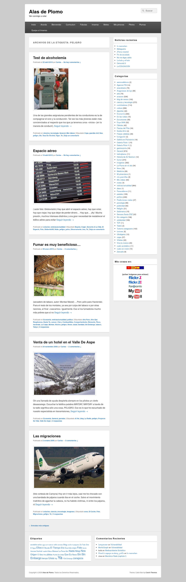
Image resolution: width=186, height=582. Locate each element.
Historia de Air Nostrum (126, 157)
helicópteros (121, 154)
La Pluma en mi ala (124, 165)
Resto (70, 324)
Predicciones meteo (124, 200)
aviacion (46, 227)
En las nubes (122, 116)
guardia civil (94, 133)
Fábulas (83, 24)
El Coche (92, 511)
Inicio (33, 24)
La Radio (87, 418)
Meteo (106, 24)
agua (44, 545)
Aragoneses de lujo (124, 90)
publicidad (121, 205)
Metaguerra (121, 49)
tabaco (98, 324)
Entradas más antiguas (39, 525)
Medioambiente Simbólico (115, 550)
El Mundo (46, 548)
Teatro (119, 225)
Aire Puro (86, 319)
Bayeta (77, 227)
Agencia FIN (122, 85)
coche (70, 545)
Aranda (44, 24)
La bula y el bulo (123, 60)
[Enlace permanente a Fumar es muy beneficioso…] (49, 298)
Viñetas (120, 240)
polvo (68, 229)
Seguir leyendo (62, 125)
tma (83, 229)
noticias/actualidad (58, 227)
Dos (87, 544)
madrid (45, 551)
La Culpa (44, 324)
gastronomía (122, 148)
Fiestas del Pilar (123, 128)
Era (62, 547)
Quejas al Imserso (39, 30)
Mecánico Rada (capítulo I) (115, 556)
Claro (59, 322)
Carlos (58, 62)
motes (119, 182)
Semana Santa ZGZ (125, 214)
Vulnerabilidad (116, 544)
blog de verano (122, 99)
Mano (50, 551)
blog (82, 418)
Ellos (39, 547)
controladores (122, 105)
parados (62, 418)
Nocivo (58, 324)
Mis (67, 551)
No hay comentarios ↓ (72, 62)
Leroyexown (103, 544)
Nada (72, 551)
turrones (120, 231)
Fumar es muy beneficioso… (57, 244)
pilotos (49, 554)
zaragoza (78, 558)
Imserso (95, 24)
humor (119, 159)
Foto (42, 229)
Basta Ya (46, 322)
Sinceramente (76, 229)
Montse (51, 324)
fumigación (121, 136)
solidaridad (121, 220)
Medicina (120, 171)
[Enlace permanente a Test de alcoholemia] (51, 111)
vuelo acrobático (123, 246)
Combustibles (67, 322)
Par (44, 554)
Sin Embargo (90, 324)
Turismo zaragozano (125, 228)
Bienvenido (56, 24)
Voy (56, 558)
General (63, 133)
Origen (33, 554)
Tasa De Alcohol (48, 135)
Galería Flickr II (123, 145)
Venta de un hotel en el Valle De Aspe (64, 342)
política (70, 319)
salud (75, 324)
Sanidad (81, 324)
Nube (57, 229)
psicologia (121, 202)
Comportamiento (80, 322)
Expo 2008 (121, 122)
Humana (33, 551)
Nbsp (77, 551)
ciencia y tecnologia (51, 133)
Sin (40, 135)
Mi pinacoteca (122, 174)
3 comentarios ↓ (71, 440)
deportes (120, 111)
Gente (84, 548)
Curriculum (70, 24)
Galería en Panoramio (125, 139)
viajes (119, 237)
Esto (70, 548)
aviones (60, 545)
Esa (66, 548)
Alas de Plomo (46, 11)
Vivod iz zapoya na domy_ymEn (111, 553)
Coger (83, 227)
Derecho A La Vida (94, 227)
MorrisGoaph (103, 547)
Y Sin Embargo (68, 558)
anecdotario (121, 88)
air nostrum (50, 545)
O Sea (40, 554)
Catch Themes (151, 572)
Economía (47, 319)
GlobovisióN (49, 229)
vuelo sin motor (123, 248)
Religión (120, 208)
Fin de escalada (123, 54)
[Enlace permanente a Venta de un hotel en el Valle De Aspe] (64, 397)
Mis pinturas (119, 24)
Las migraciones (47, 435)
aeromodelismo (123, 82)
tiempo (45, 558)
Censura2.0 (121, 63)
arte (118, 93)
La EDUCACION (123, 66)
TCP (118, 223)
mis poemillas (122, 177)
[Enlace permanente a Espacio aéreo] (62, 205)
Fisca (98, 322)
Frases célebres (123, 134)
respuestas (44, 327)
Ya (62, 135)
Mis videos (70, 133)
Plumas (142, 24)
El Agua (33, 548)
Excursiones (122, 119)
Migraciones (38, 514)
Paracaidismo (122, 191)
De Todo (82, 545)
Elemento (91, 322)
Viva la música (123, 243)
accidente (33, 545)
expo (74, 547)
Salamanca (121, 211)
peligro (35, 135)
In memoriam (122, 46)
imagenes (70, 511)
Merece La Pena (58, 551)
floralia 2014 (121, 131)
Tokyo (35, 327)
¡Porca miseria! (123, 51)
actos (39, 544)
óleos (119, 188)
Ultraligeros (121, 234)
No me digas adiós (124, 57)
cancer (54, 322)
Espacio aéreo (45, 150)
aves (86, 511)
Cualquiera (75, 545)
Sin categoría (122, 217)
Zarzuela (120, 251)
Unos (51, 558)
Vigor (58, 135)
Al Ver (77, 418)
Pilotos (132, 24)
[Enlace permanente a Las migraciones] (69, 490)
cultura (119, 108)
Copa (86, 133)
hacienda (36, 324)
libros (119, 168)
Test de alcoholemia (49, 57)
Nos (101, 133)
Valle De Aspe (45, 421)
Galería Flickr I (123, 142)
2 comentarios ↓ (71, 249)
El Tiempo (55, 547)
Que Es (68, 554)
